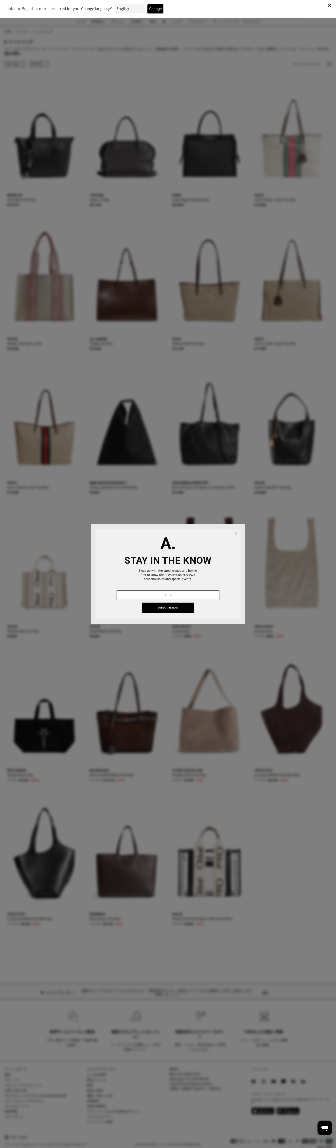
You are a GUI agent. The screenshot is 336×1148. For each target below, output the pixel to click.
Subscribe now (168, 607)
